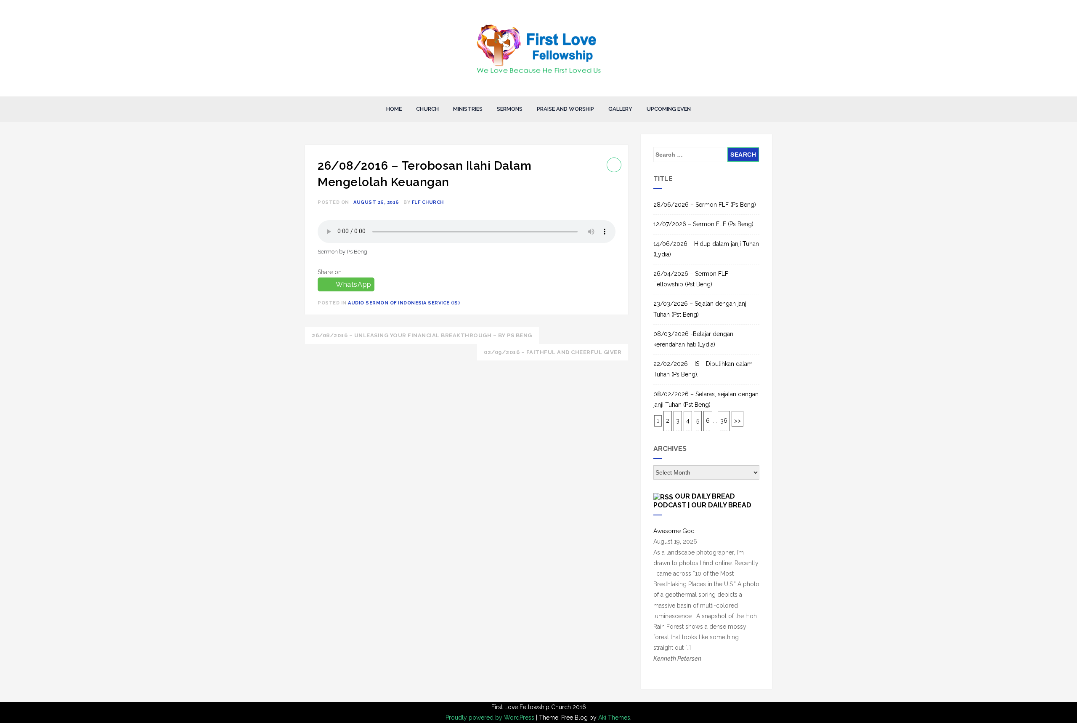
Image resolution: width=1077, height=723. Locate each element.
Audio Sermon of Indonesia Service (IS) (404, 303)
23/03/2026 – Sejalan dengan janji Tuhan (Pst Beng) (700, 308)
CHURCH (427, 109)
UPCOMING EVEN (669, 109)
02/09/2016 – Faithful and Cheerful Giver (552, 352)
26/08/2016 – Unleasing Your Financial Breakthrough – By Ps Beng (422, 335)
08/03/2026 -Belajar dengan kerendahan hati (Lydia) (693, 339)
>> (737, 420)
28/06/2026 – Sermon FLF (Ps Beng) (704, 204)
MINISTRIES (468, 109)
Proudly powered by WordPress (491, 717)
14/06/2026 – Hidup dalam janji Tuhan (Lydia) (706, 249)
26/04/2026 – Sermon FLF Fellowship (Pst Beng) (690, 279)
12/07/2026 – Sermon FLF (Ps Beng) (703, 224)
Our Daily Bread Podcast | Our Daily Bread (702, 500)
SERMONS (510, 109)
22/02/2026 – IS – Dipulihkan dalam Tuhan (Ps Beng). (703, 369)
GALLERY (620, 109)
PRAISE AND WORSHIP (565, 109)
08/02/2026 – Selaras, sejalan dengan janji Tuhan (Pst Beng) (706, 399)
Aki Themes (614, 717)
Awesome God (674, 531)
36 (723, 420)
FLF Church (428, 202)
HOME (394, 109)
